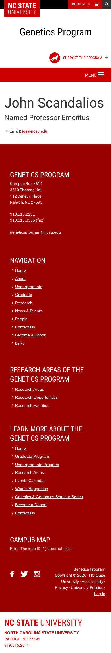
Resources (81, 4)
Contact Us (25, 327)
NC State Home (25, 4)
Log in (99, 594)
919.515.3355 (22, 220)
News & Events (28, 311)
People (21, 319)
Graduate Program (32, 456)
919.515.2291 (22, 214)
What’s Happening (31, 489)
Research (23, 303)
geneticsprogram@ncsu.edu (35, 232)
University (43, 623)
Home (20, 270)
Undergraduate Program (37, 465)
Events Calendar (30, 480)
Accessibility (92, 581)
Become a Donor (30, 335)
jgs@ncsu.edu (34, 131)
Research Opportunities (36, 397)
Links (19, 343)
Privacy (61, 587)
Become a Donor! (31, 505)
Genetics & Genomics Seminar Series (49, 497)
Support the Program (82, 58)
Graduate (23, 295)
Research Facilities (32, 405)
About (20, 279)
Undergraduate (28, 287)
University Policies (87, 587)
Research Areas (29, 389)
